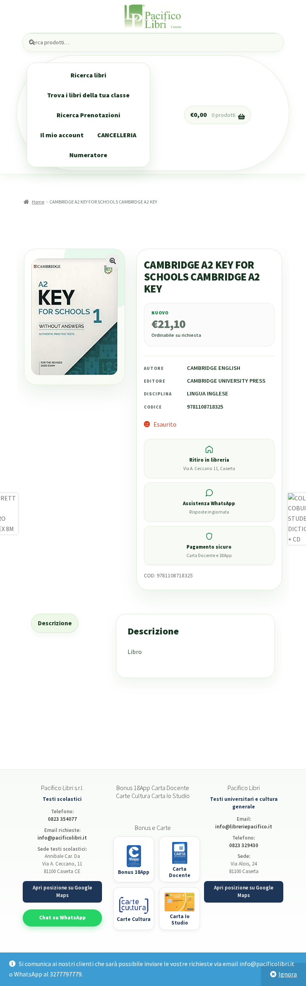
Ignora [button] (288, 974)
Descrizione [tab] (55, 623)
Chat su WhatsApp (62, 917)
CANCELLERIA (116, 135)
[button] (112, 261)
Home (38, 202)
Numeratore (88, 155)
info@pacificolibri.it (62, 837)
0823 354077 (62, 819)
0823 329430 (243, 845)
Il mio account (62, 135)
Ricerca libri (88, 75)
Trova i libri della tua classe (88, 95)
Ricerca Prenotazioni (88, 115)
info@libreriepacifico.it (243, 826)
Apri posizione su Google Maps (62, 891)
